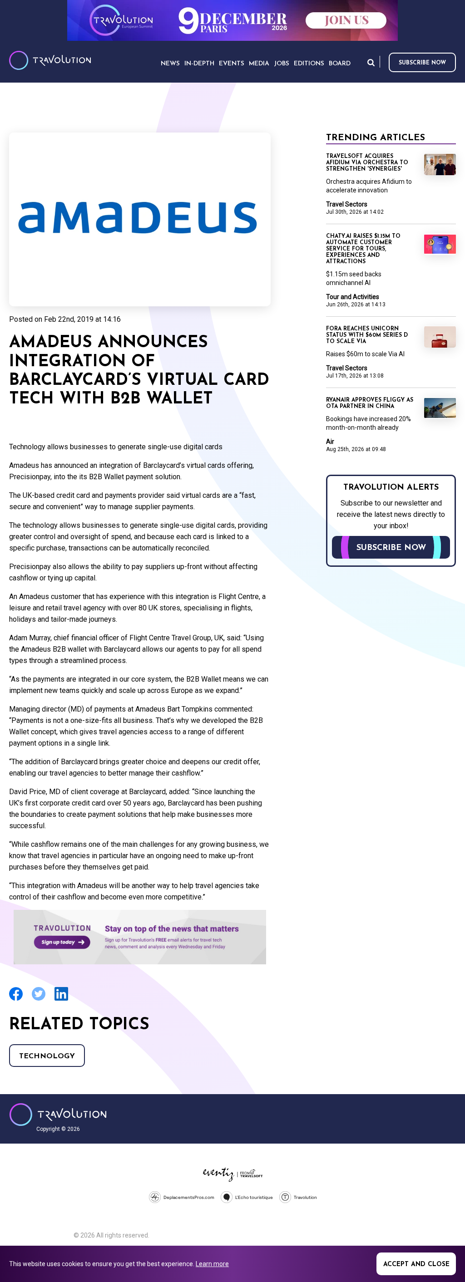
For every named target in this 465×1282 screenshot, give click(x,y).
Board (340, 63)
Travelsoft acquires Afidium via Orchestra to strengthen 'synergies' (367, 163)
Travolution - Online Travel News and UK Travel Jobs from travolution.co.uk (58, 1114)
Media (259, 63)
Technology (47, 1056)
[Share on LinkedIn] (61, 999)
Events (231, 63)
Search (371, 62)
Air (330, 441)
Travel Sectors (346, 204)
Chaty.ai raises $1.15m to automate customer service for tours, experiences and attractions (363, 249)
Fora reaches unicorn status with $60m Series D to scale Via (367, 335)
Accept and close (416, 1264)
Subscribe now (422, 63)
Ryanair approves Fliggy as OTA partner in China (369, 403)
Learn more (212, 1263)
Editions (309, 63)
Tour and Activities (352, 297)
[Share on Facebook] (16, 999)
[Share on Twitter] (38, 999)
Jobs (281, 63)
